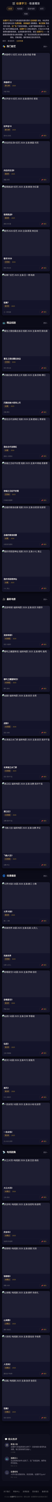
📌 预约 (43, 92)
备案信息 (45, 1491)
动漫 (10, 8)
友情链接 (26, 1491)
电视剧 (19, 8)
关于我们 (7, 1491)
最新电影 (31, 8)
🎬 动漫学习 (26, 3)
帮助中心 (16, 1491)
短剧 (26, 14)
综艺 (42, 8)
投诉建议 (35, 1491)
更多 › (45, 46)
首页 (4, 41)
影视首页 (11, 41)
